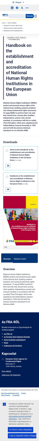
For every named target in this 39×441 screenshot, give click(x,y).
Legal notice (15, 393)
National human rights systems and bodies (16, 28)
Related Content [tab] (20, 259)
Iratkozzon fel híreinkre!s (11, 375)
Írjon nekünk (6, 371)
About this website (6, 393)
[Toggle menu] (35, 16)
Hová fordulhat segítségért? (15, 340)
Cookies (23, 393)
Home (3, 23)
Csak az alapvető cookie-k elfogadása (22, 436)
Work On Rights (11, 23)
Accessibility (16, 395)
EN (8, 166)
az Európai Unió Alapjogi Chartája (17, 337)
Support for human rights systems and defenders (18, 25)
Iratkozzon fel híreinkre (13, 346)
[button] (12, 8)
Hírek (6, 343)
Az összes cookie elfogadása (20, 430)
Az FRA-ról (8, 334)
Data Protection (5, 395)
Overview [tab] (7, 259)
